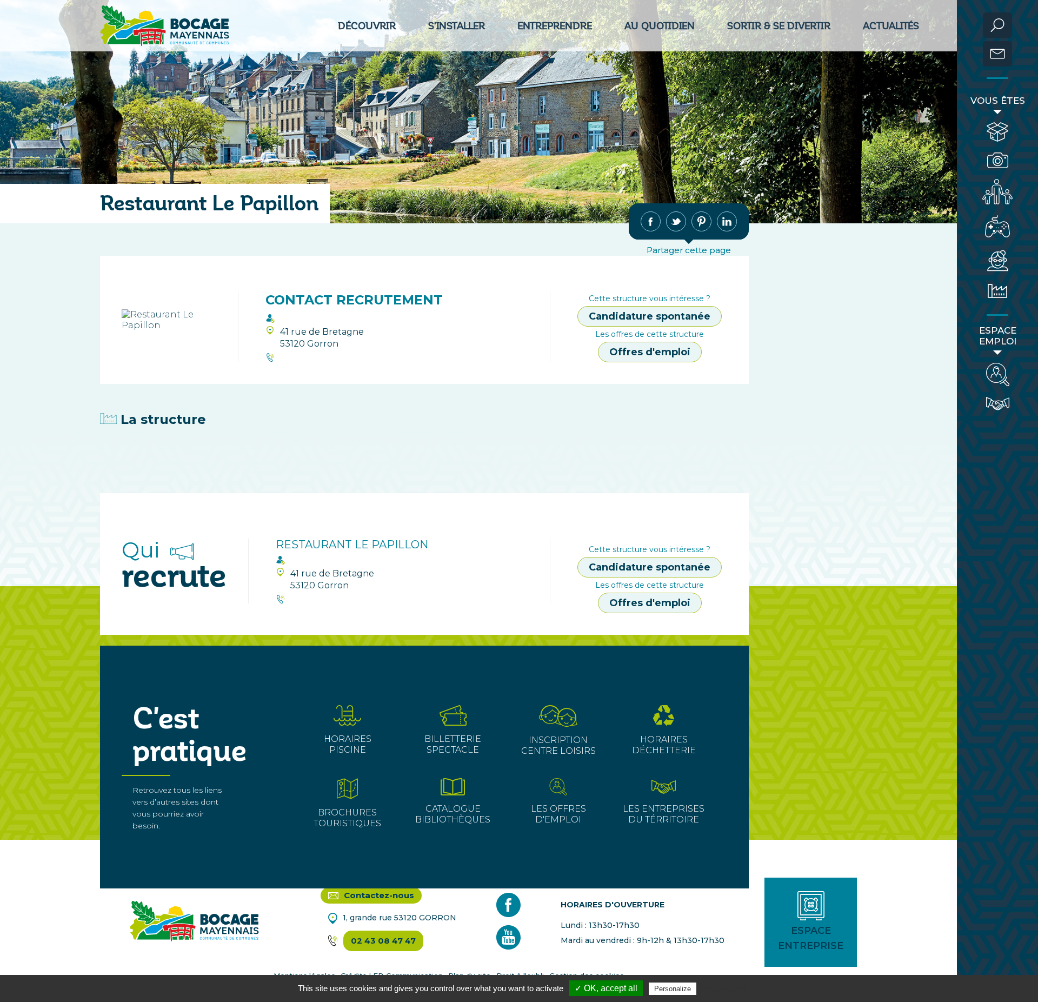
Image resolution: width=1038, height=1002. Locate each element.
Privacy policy (725, 988)
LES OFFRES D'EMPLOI (558, 814)
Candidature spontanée (649, 316)
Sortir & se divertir (778, 26)
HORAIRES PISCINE (347, 744)
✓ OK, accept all (606, 988)
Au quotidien (659, 26)
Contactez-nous (378, 895)
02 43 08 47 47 (383, 940)
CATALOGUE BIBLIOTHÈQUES (452, 814)
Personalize (672, 989)
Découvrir (367, 26)
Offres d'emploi (649, 352)
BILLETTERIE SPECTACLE (452, 744)
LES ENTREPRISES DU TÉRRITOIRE (663, 814)
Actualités (891, 26)
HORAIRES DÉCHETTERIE (664, 744)
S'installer (456, 26)
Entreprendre (554, 26)
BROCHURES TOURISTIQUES (347, 817)
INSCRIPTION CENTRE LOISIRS (558, 745)
